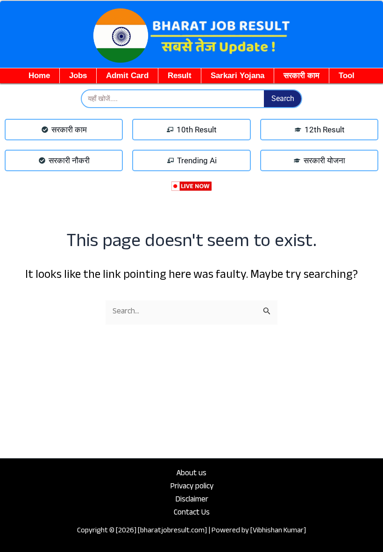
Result (180, 75)
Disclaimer (191, 500)
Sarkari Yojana (237, 75)
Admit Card (127, 75)
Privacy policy (191, 487)
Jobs (78, 75)
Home (39, 75)
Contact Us (192, 513)
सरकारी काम (301, 75)
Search (282, 98)
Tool (347, 75)
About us (191, 474)
